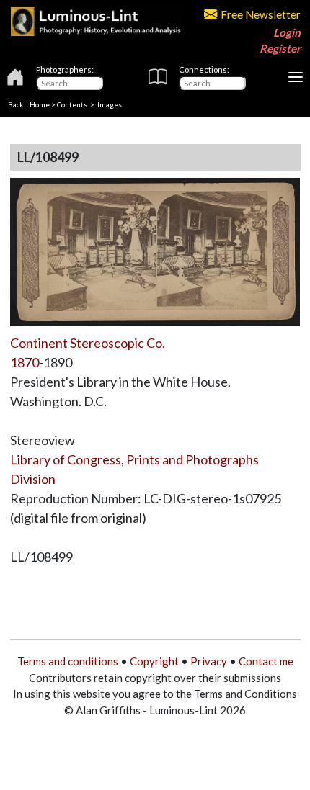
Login (287, 32)
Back (16, 104)
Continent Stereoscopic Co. (87, 343)
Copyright (154, 661)
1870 (24, 362)
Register (280, 48)
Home (40, 104)
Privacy (208, 661)
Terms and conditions (67, 661)
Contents (72, 104)
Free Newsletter (261, 14)
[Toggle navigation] (295, 77)
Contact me (266, 661)
